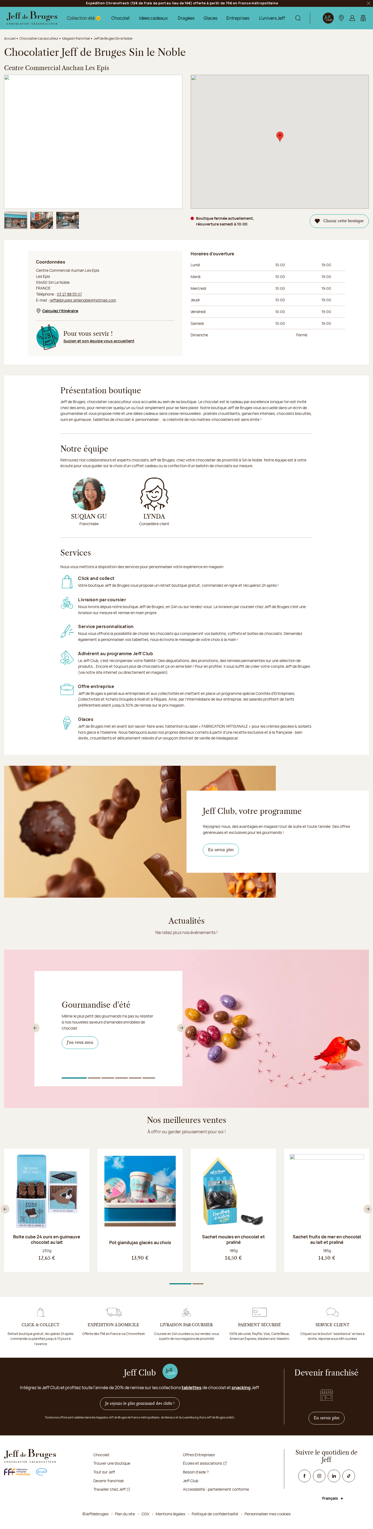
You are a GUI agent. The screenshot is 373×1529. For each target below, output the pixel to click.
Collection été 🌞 (84, 18)
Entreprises (237, 18)
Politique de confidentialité (215, 1513)
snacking (241, 1388)
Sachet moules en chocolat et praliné (233, 1239)
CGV (145, 1513)
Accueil (10, 38)
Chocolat (120, 18)
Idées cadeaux (153, 18)
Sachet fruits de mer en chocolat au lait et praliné (327, 1239)
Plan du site (125, 1513)
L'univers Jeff (272, 18)
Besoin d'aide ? (196, 1472)
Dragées (186, 18)
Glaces (210, 18)
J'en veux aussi (82, 1042)
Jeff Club (190, 1480)
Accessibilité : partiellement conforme (216, 1489)
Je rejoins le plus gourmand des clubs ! (139, 1404)
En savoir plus (221, 850)
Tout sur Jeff (104, 1472)
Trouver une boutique (111, 1463)
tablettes (192, 1388)
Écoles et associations (202, 1463)
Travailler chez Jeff (109, 1489)
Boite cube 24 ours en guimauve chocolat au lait (46, 1239)
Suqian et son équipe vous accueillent (98, 340)
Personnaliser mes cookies (268, 1513)
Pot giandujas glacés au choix (140, 1242)
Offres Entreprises (199, 1454)
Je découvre (80, 1050)
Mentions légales (170, 1513)
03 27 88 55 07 (69, 294)
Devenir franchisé (108, 1480)
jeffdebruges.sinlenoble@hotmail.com (83, 300)
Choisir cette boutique (343, 221)
